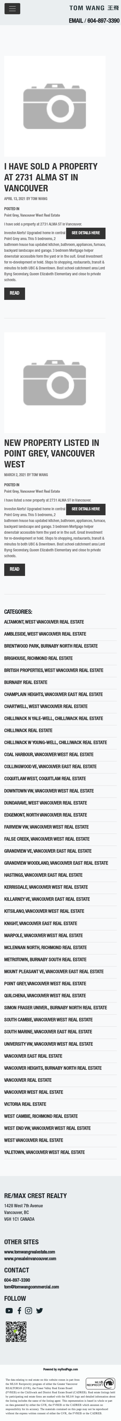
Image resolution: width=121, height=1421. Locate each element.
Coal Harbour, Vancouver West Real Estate (48, 755)
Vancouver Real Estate (27, 1080)
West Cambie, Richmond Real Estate (41, 1116)
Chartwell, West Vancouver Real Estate (46, 707)
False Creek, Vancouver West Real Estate (46, 839)
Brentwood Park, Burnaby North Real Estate (51, 646)
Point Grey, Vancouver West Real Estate (32, 216)
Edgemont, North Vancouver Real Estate (45, 815)
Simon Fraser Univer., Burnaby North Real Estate (55, 1008)
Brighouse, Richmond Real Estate (38, 659)
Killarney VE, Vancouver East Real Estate (47, 899)
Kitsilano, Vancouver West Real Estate (44, 911)
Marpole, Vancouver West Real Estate (43, 936)
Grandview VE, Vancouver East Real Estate (47, 851)
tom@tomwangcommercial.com (31, 1287)
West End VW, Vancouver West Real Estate (47, 1128)
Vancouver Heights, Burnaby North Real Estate (53, 1068)
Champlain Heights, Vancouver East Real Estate (53, 695)
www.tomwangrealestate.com (29, 1252)
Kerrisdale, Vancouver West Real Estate (46, 887)
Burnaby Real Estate (25, 683)
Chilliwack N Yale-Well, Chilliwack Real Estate (53, 719)
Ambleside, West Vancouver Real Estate (45, 634)
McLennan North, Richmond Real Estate (45, 948)
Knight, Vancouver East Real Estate (40, 924)
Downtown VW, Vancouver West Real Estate (49, 791)
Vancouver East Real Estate (33, 1056)
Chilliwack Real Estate (28, 731)
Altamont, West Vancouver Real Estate (44, 622)
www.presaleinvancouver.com (30, 1259)
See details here (86, 233)
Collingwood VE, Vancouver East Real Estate (50, 767)
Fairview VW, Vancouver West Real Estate (46, 827)
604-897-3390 (104, 21)
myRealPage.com (68, 1369)
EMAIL (76, 21)
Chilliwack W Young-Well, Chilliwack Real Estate (55, 743)
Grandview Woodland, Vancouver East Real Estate (56, 863)
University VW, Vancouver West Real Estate (48, 1044)
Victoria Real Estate (25, 1104)
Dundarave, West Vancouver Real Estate (45, 803)
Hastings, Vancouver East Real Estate (43, 875)
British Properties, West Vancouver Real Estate (53, 671)
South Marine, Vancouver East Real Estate (48, 1032)
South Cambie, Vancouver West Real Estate (48, 1020)
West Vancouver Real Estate (33, 1140)
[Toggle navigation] (12, 8)
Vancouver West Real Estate (33, 1092)
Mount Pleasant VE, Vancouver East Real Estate (54, 972)
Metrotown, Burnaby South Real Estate (45, 960)
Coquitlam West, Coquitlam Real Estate (45, 779)
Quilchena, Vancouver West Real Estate (45, 996)
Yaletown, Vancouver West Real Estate (44, 1153)
